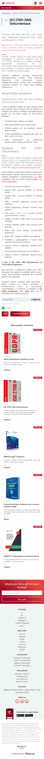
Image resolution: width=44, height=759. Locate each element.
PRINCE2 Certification (22, 658)
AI (22, 613)
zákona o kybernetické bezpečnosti (25, 167)
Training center (22, 676)
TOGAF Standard (22, 623)
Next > (22, 626)
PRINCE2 (22, 618)
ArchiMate (22, 620)
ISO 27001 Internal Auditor (27, 179)
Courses (22, 634)
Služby (22, 639)
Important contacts (22, 674)
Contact (22, 649)
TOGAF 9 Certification (22, 660)
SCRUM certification (22, 665)
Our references (22, 679)
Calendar (22, 636)
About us (22, 644)
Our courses (6, 8)
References (22, 647)
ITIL (22, 615)
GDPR (27, 70)
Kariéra (22, 642)
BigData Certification (22, 663)
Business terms (22, 681)
